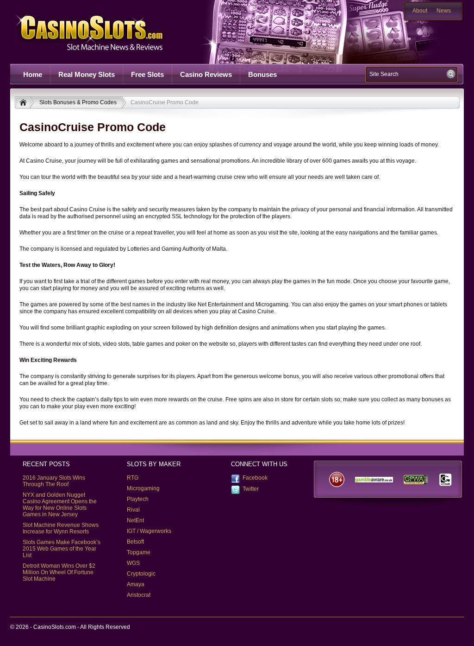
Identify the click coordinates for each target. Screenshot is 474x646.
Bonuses (262, 74)
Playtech (138, 499)
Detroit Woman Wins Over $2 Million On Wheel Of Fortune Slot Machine (59, 572)
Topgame (138, 552)
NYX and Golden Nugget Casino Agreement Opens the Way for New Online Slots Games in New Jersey (60, 505)
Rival (133, 510)
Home (32, 74)
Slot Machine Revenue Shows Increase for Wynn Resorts (61, 528)
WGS (133, 563)
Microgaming (143, 488)
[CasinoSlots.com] (24, 103)
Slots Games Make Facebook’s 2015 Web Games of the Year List (61, 548)
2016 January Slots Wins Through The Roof (54, 481)
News (444, 10)
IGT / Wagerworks (149, 531)
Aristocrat (138, 595)
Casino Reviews (206, 74)
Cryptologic (141, 573)
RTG (132, 478)
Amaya (135, 584)
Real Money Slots (86, 74)
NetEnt (135, 520)
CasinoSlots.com (105, 32)
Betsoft (135, 541)
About (419, 10)
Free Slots (147, 74)
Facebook (255, 478)
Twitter (251, 489)
